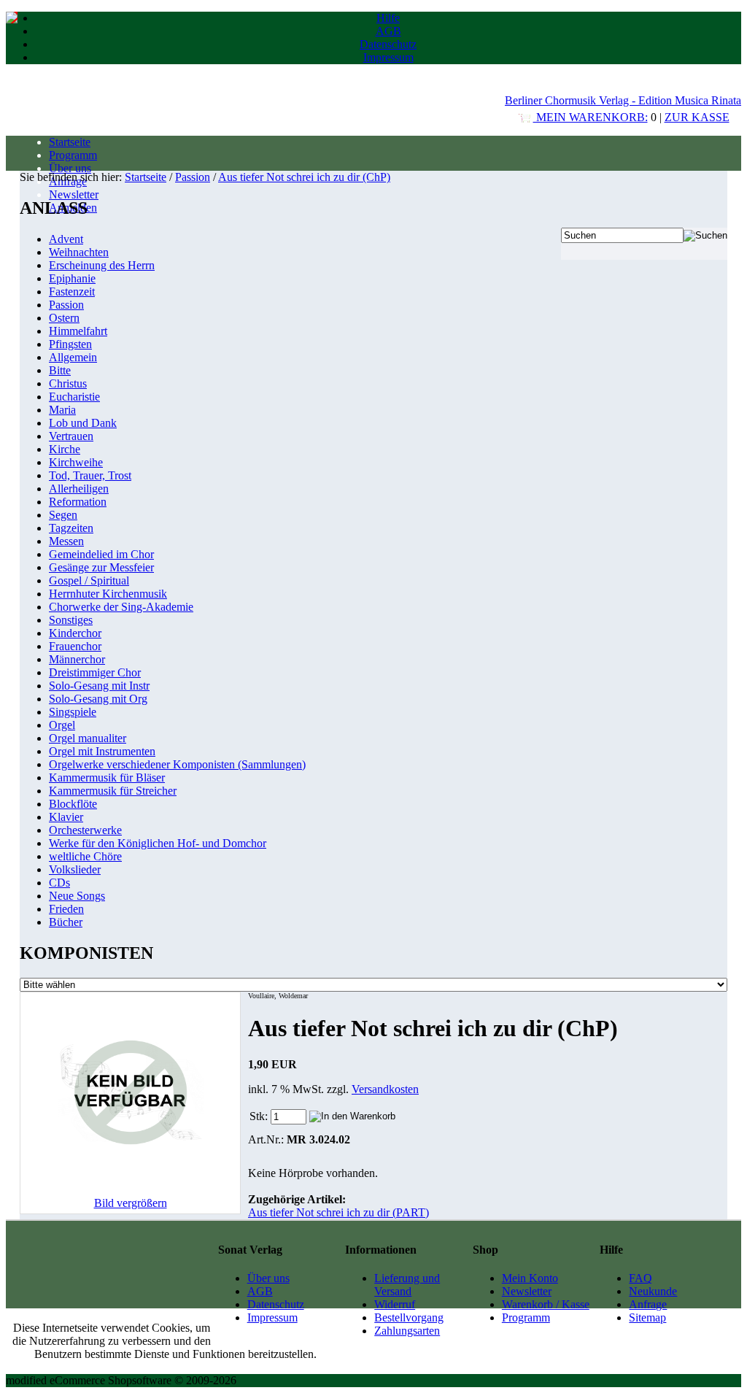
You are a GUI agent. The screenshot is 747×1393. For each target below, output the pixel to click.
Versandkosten (385, 1089)
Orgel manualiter (87, 738)
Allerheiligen (79, 488)
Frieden (66, 909)
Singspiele (72, 712)
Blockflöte (73, 804)
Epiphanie (72, 278)
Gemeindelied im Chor (101, 554)
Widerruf (394, 1304)
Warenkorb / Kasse (545, 1304)
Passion (192, 177)
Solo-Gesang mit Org (98, 698)
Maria (62, 410)
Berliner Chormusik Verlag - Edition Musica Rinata (623, 100)
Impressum (388, 57)
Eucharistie (74, 396)
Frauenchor (75, 646)
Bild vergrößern (130, 1203)
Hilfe (388, 18)
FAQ (640, 1278)
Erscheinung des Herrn (102, 265)
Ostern (64, 318)
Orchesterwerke (85, 830)
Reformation (78, 501)
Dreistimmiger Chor (95, 672)
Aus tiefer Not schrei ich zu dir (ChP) (304, 177)
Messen (66, 541)
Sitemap (647, 1317)
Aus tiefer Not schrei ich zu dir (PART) (338, 1212)
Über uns (70, 168)
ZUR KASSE (697, 117)
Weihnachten (79, 252)
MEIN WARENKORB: (590, 117)
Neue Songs (77, 896)
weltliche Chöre (85, 856)
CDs (59, 882)
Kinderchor (75, 633)
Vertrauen (71, 436)
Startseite (69, 142)
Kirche (64, 449)
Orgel (62, 725)
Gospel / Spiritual (89, 580)
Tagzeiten (71, 528)
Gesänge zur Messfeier (101, 567)
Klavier (66, 817)
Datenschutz (388, 44)
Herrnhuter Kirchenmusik (108, 593)
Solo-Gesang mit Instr (99, 685)
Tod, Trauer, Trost (90, 475)
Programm (73, 155)
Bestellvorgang (409, 1317)
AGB (388, 31)
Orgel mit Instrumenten (102, 751)
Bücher (65, 922)
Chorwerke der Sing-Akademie (121, 607)
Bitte (60, 370)
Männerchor (77, 659)
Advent (66, 239)
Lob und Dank (83, 423)
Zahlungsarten (407, 1330)
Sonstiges (71, 620)
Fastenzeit (72, 291)
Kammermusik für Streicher (113, 790)
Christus (68, 383)
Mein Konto (530, 1278)
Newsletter (73, 194)
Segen (63, 515)
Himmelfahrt (78, 331)
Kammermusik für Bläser (107, 777)
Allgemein (73, 357)
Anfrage (648, 1304)
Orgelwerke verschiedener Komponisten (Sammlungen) (177, 764)
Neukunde (653, 1291)
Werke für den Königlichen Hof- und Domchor (157, 843)
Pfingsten (70, 344)
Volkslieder (75, 869)
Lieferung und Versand (407, 1284)
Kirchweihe (76, 462)
